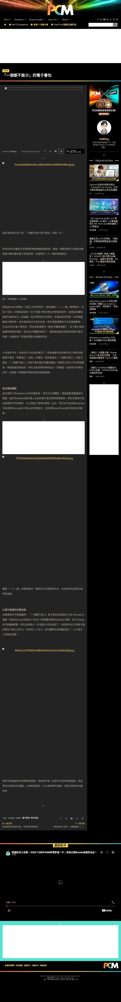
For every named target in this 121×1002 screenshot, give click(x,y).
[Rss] (117, 19)
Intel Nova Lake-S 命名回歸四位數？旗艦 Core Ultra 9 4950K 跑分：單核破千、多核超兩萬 (103, 305)
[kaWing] (104, 127)
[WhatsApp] (50, 151)
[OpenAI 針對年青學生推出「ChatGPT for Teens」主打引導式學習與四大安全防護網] (104, 172)
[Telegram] (55, 151)
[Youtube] (104, 19)
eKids (18, 818)
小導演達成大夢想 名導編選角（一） (69, 826)
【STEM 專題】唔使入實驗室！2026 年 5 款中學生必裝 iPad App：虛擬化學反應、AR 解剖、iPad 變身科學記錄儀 (103, 257)
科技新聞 (92, 230)
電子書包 (35, 818)
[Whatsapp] (110, 19)
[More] (61, 151)
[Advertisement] (60, 45)
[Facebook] (97, 19)
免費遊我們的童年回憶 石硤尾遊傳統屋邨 (20, 826)
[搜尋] (115, 25)
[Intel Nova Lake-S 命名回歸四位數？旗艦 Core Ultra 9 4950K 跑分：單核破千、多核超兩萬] (104, 289)
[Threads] (107, 19)
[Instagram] (101, 19)
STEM (5, 71)
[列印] (82, 818)
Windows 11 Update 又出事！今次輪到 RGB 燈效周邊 (102, 339)
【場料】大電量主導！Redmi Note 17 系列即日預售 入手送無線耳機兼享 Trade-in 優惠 (103, 355)
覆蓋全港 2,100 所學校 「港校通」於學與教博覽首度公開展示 (103, 241)
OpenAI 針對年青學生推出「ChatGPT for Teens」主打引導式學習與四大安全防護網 (103, 187)
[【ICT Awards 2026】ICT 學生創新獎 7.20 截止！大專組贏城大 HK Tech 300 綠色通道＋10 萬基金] (104, 206)
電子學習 (26, 818)
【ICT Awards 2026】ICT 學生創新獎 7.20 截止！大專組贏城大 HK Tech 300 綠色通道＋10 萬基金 (103, 222)
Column (11, 818)
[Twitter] (113, 19)
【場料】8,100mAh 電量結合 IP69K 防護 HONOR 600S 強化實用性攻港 (103, 370)
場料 (91, 361)
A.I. (90, 193)
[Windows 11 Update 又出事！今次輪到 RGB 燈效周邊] (104, 326)
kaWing (13, 151)
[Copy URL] (77, 818)
